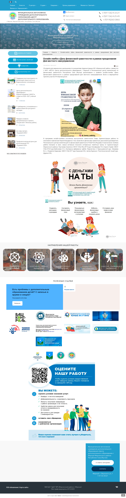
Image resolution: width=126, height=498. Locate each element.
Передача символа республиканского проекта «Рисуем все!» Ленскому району (26, 120)
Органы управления (69, 5)
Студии (42, 5)
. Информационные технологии (67, 495)
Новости (22, 5)
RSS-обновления (12, 487)
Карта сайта (23, 487)
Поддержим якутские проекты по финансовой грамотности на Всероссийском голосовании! (26, 80)
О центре (32, 5)
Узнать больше (63, 42)
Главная (12, 5)
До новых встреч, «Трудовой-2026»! (21, 132)
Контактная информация (73, 19)
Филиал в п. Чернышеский (18, 8)
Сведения (54, 5)
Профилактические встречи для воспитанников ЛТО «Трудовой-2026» (26, 143)
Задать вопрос (69, 16)
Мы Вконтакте (69, 12)
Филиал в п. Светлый (87, 5)
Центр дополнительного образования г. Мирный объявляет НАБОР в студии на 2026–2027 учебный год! (26, 94)
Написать (17, 303)
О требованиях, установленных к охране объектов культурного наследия (26, 108)
